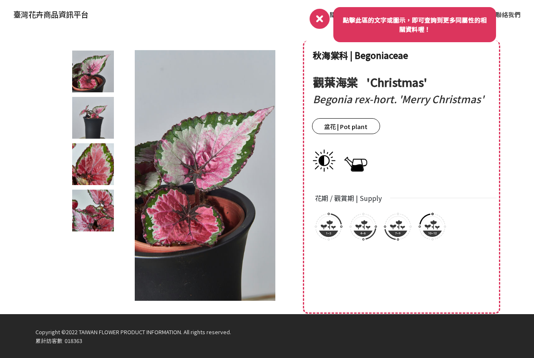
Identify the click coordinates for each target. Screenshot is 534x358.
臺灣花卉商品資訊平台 (50, 14)
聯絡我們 (508, 14)
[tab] (93, 71)
